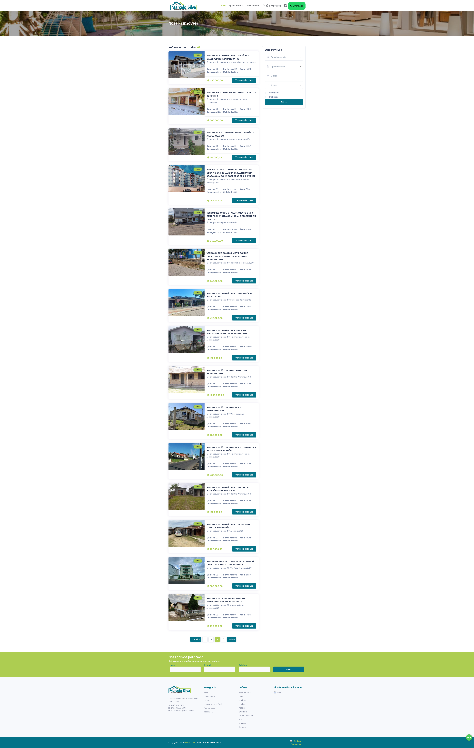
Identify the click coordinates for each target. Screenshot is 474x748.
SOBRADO (243, 723)
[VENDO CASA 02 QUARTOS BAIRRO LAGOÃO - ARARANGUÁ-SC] (186, 141)
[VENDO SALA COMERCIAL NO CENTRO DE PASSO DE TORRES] (186, 101)
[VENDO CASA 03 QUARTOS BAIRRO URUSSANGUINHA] (186, 416)
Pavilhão (242, 704)
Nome (173, 665)
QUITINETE (243, 712)
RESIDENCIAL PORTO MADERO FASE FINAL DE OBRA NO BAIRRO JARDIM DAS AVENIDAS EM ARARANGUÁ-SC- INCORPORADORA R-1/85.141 (231, 173)
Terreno (242, 727)
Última (231, 639)
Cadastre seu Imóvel (213, 704)
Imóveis (207, 700)
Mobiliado (273, 97)
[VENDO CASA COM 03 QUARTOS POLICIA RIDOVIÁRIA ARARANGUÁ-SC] (186, 496)
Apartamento (245, 692)
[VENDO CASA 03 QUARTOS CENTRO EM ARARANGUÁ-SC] (186, 379)
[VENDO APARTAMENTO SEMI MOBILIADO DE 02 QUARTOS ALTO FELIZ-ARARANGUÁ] (186, 570)
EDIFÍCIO (242, 700)
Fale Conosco (252, 5)
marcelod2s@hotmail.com (182, 710)
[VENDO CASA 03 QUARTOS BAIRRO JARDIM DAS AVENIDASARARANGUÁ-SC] (186, 456)
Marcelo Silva (189, 742)
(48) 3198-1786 (271, 5)
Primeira (196, 639)
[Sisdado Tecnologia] (295, 742)
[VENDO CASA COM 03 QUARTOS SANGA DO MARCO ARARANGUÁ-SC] (186, 533)
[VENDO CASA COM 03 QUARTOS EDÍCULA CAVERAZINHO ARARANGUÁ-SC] (186, 64)
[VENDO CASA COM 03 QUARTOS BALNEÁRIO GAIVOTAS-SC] (186, 302)
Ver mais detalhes (244, 80)
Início (223, 5)
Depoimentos (209, 712)
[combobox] (287, 56)
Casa (241, 696)
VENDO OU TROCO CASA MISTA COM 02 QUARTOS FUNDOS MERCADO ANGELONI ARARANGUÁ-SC (227, 256)
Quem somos (236, 5)
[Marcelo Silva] (183, 5)
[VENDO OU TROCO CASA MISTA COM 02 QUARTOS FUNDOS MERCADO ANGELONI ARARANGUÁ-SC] (186, 262)
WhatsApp (297, 5)
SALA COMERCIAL (246, 715)
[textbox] (287, 57)
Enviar (289, 669)
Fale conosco (209, 708)
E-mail (207, 665)
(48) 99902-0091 (178, 708)
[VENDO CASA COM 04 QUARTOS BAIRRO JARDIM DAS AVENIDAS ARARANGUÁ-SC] (186, 339)
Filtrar (284, 102)
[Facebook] (285, 5)
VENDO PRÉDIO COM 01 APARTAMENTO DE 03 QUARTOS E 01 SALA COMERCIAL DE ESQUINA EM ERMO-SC (231, 216)
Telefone (243, 665)
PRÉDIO (242, 708)
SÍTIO (241, 719)
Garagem (274, 92)
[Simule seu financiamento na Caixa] (290, 692)
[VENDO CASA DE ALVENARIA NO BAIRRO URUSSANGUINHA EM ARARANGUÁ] (186, 607)
